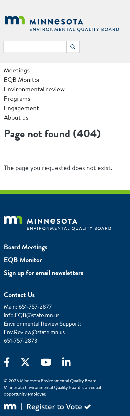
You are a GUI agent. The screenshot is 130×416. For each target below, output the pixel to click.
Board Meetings (25, 247)
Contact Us (19, 295)
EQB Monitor (23, 260)
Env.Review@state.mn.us (34, 332)
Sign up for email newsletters (43, 273)
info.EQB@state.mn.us (31, 315)
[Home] (62, 23)
